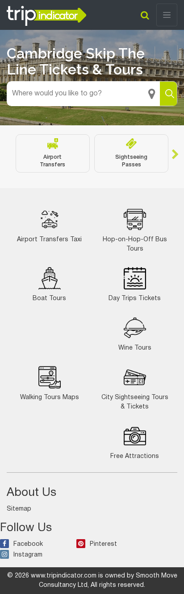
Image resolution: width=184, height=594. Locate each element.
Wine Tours (134, 348)
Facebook (28, 544)
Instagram (27, 555)
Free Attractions (134, 456)
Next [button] (175, 153)
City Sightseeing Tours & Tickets (134, 402)
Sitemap (19, 509)
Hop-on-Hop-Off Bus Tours (135, 244)
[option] (53, 153)
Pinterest (103, 544)
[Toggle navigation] (166, 15)
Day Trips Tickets (135, 298)
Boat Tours (49, 298)
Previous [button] (8, 153)
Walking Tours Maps (49, 397)
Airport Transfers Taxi (49, 240)
